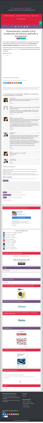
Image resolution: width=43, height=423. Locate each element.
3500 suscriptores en (10, 240)
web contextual (33, 89)
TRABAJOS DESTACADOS (20, 88)
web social (38, 89)
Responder (12, 103)
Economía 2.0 (19, 87)
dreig (8, 55)
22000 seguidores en (10, 234)
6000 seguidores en (10, 243)
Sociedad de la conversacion (12, 88)
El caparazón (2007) (21, 8)
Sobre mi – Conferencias (9, 15)
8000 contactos (9, 245)
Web (4, 197)
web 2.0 (31, 88)
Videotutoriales (27, 88)
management (26, 89)
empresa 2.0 (26, 87)
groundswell (21, 89)
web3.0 (4, 89)
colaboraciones (10, 87)
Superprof (5, 388)
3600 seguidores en (10, 242)
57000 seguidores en (11, 237)
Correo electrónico (7, 194)
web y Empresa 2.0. (16, 49)
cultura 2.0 (14, 87)
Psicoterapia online (21, 18)
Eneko (11, 106)
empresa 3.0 (17, 89)
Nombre (5, 192)
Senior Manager (13, 98)
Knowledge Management (32, 87)
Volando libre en (9, 239)
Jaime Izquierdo (13, 132)
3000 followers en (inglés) (11, 248)
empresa (22, 87)
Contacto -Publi (34, 15)
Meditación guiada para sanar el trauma (10, 395)
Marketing (38, 87)
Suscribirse (21, 263)
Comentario (5, 180)
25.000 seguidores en (13, 232)
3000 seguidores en (10, 247)
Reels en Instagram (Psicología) (23, 15)
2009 (7, 87)
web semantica (35, 88)
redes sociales (5, 88)
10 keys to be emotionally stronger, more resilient (13, 374)
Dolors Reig (23, 38)
